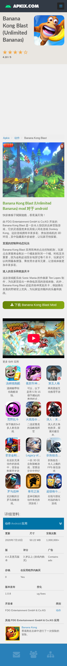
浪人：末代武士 (56, 419)
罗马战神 (13, 491)
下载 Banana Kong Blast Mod (35, 305)
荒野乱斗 (13, 419)
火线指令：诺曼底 (37, 419)
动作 (58, 610)
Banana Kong (29, 627)
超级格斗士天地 (56, 491)
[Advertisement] (33, 99)
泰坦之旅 (33, 491)
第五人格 (54, 383)
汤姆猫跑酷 (13, 383)
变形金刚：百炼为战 (18, 455)
